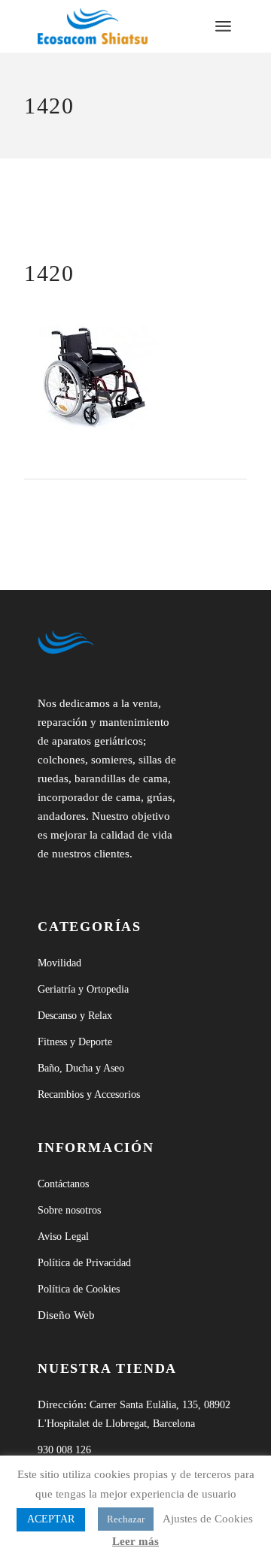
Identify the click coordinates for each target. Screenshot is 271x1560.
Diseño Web (66, 1315)
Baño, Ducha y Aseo (81, 1068)
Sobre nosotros (69, 1210)
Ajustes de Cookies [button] (208, 1519)
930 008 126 (64, 1450)
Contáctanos (63, 1184)
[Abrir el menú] (223, 26)
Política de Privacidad (84, 1262)
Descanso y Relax (75, 1015)
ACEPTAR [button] (51, 1519)
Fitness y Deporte (75, 1042)
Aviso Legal (63, 1236)
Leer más (135, 1541)
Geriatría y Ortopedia (83, 989)
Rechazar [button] (126, 1519)
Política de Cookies (79, 1289)
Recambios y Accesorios (89, 1094)
